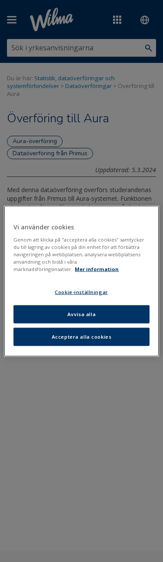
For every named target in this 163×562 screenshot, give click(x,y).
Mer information (97, 269)
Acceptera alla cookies (82, 336)
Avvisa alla (81, 313)
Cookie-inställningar (81, 292)
